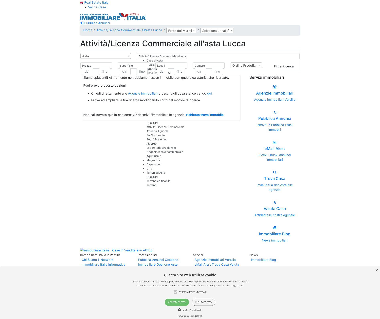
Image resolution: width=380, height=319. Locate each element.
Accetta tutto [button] (177, 302)
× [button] (376, 270)
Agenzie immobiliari (143, 93)
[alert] (190, 293)
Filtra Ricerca (284, 66)
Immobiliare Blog (263, 260)
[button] (176, 292)
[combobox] (181, 30)
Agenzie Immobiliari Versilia (215, 260)
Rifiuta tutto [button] (203, 302)
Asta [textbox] (85, 56)
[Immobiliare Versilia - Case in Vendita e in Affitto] (113, 16)
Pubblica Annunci (96, 23)
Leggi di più (237, 285)
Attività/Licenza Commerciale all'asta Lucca (129, 30)
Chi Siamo (89, 260)
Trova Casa (220, 264)
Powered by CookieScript (190, 316)
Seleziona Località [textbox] (216, 31)
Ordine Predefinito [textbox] (246, 65)
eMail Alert (203, 264)
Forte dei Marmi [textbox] (180, 31)
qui (209, 93)
